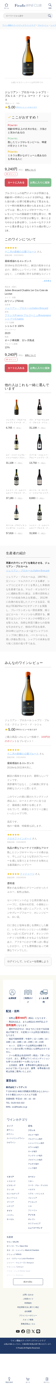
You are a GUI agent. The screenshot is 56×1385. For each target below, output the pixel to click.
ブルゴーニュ (43, 25)
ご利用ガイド (28, 1299)
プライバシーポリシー (28, 1315)
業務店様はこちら (28, 1324)
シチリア (10, 1206)
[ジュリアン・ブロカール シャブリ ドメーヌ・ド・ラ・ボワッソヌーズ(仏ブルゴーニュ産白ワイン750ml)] (16, 406)
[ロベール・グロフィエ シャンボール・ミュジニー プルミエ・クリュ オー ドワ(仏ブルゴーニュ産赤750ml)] (16, 512)
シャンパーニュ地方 (36, 1143)
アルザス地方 (33, 1164)
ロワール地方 (33, 1147)
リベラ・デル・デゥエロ (38, 1185)
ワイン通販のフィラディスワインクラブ (18, 25)
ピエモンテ (11, 1185)
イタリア (10, 1177)
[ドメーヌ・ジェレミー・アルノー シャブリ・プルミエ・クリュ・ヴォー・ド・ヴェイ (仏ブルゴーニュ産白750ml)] (39, 442)
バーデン (10, 1215)
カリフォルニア (34, 1223)
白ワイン (10, 1134)
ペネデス (31, 1189)
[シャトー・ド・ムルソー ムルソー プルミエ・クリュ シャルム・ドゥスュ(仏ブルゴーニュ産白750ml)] (39, 512)
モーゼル (10, 1219)
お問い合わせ (28, 1295)
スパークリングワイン (16, 1138)
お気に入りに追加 (40, 182)
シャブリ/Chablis (14, 319)
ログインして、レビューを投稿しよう (28, 961)
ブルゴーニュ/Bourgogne (37, 315)
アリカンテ (32, 1202)
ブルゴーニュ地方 (35, 1139)
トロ (30, 1206)
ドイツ (9, 1211)
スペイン (31, 1177)
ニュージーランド (35, 1228)
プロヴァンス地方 (35, 1160)
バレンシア (32, 1198)
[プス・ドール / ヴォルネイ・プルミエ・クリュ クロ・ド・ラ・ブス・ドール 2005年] (39, 406)
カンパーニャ (12, 1198)
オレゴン (31, 1219)
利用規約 (28, 1303)
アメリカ (31, 1215)
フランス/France (14, 315)
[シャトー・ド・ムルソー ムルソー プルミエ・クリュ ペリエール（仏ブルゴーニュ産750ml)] (16, 477)
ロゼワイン (11, 1142)
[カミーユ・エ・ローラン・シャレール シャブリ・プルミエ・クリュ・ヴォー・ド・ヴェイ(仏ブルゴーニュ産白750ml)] (39, 477)
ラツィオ (10, 1189)
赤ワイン (10, 1130)
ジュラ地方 (32, 1168)
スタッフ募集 (28, 1320)
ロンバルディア (13, 1194)
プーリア (10, 1202)
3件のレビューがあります (26, 107)
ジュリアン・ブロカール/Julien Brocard (26, 308)
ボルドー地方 (33, 1135)
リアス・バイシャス (36, 1194)
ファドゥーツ (27, 874)
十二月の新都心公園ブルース (20, 251)
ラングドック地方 (35, 1156)
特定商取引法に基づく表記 (28, 1307)
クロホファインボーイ (19, 838)
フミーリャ (32, 1210)
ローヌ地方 (32, 1151)
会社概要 (28, 1311)
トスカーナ (11, 1181)
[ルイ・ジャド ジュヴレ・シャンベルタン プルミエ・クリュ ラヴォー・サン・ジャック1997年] (16, 442)
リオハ (30, 1181)
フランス (31, 1130)
